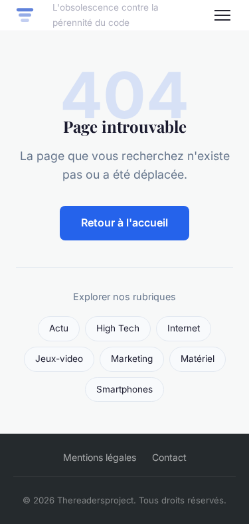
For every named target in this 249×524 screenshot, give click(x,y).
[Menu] (222, 15)
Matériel (197, 358)
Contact (169, 457)
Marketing (132, 358)
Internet (183, 328)
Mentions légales (99, 457)
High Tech (117, 328)
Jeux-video (59, 358)
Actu (58, 328)
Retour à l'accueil (124, 222)
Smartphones (124, 389)
